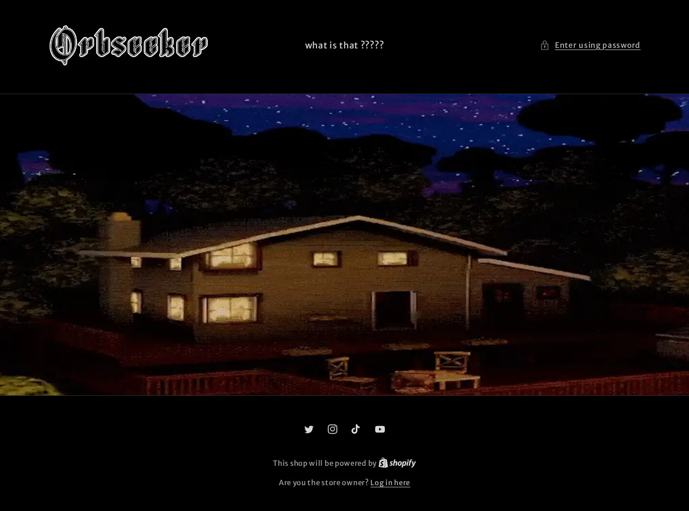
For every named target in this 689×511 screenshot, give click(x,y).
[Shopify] (397, 463)
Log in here (390, 482)
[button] (590, 45)
